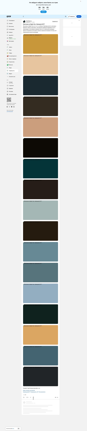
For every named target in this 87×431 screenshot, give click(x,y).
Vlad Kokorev (29, 21)
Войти (78, 16)
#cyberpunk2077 (27, 392)
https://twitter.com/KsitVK (29, 390)
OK (18, 428)
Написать (72, 16)
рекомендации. (10, 111)
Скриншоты (28, 22)
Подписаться (54, 21)
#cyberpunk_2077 (35, 392)
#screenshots (42, 392)
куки (13, 428)
